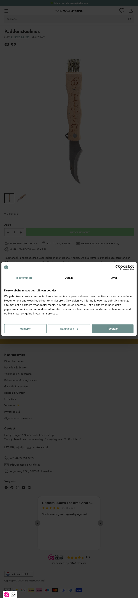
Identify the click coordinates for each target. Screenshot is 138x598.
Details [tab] (69, 277)
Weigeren (25, 328)
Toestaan (112, 328)
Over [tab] (114, 277)
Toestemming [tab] (24, 277)
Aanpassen (67, 328)
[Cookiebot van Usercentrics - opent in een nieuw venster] (118, 267)
